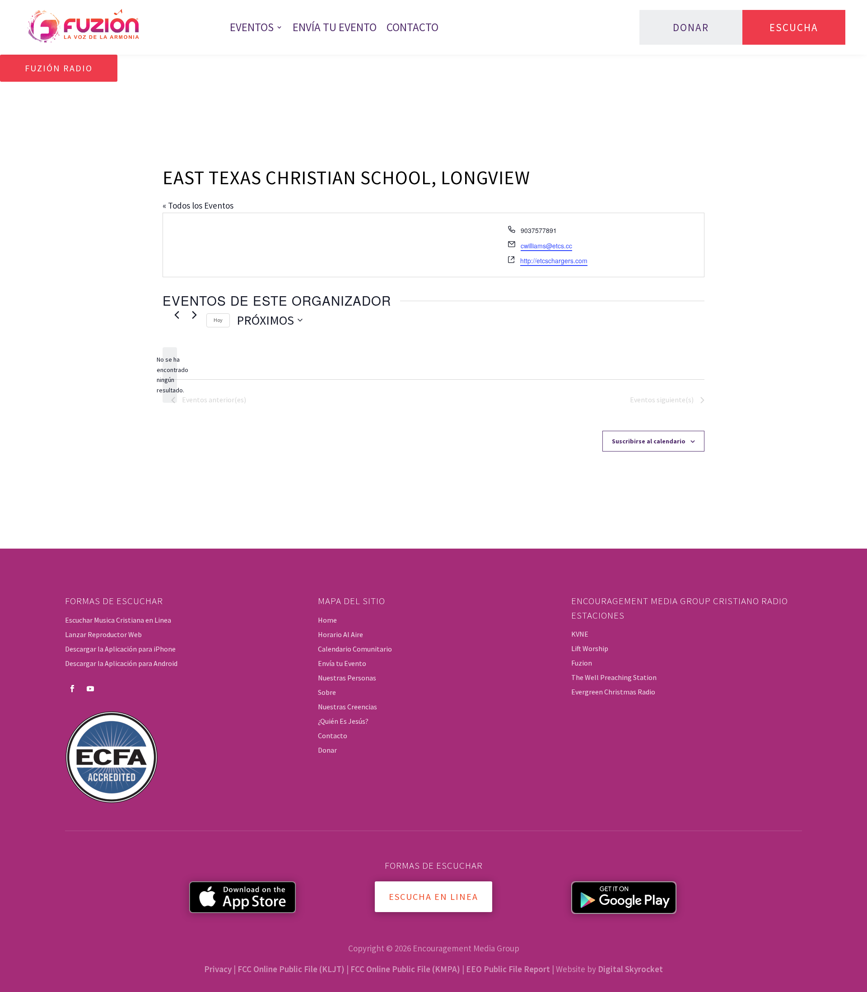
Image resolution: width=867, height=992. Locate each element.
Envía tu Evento (335, 27)
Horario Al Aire (340, 634)
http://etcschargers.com (553, 260)
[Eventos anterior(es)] (176, 315)
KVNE (579, 633)
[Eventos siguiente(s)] (194, 315)
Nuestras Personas (347, 677)
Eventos (252, 27)
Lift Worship (589, 648)
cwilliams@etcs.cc (546, 245)
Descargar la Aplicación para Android (121, 663)
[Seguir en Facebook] (72, 688)
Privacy (218, 969)
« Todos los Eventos (198, 205)
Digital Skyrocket (630, 969)
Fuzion (581, 662)
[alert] (170, 375)
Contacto (412, 27)
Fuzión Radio (59, 68)
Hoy (218, 320)
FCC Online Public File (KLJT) (291, 969)
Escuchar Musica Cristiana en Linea (118, 619)
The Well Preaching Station (614, 677)
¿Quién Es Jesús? (343, 721)
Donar (691, 27)
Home (327, 619)
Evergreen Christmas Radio (613, 691)
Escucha (793, 27)
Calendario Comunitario (355, 648)
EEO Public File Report (508, 969)
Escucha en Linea (433, 896)
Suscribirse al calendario (648, 441)
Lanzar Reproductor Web (103, 634)
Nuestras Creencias (347, 706)
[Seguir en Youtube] (90, 688)
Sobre (327, 692)
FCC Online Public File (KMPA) (405, 969)
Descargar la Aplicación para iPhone (120, 648)
